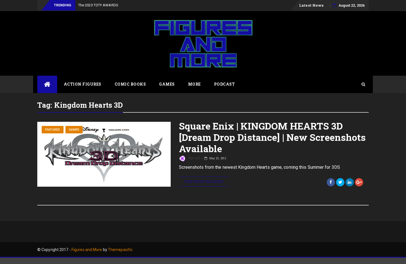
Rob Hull (194, 158)
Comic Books (130, 84)
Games (167, 84)
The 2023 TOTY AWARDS (98, 5)
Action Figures (82, 84)
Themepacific (120, 249)
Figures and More (87, 249)
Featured (52, 129)
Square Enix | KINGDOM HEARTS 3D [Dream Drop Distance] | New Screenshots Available (272, 137)
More (194, 84)
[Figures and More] (47, 84)
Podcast (224, 84)
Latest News (311, 5)
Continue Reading (204, 181)
